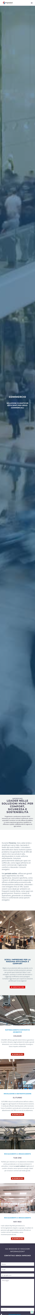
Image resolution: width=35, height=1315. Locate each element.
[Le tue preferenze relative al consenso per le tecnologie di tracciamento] (32, 1312)
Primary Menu (31, 3)
